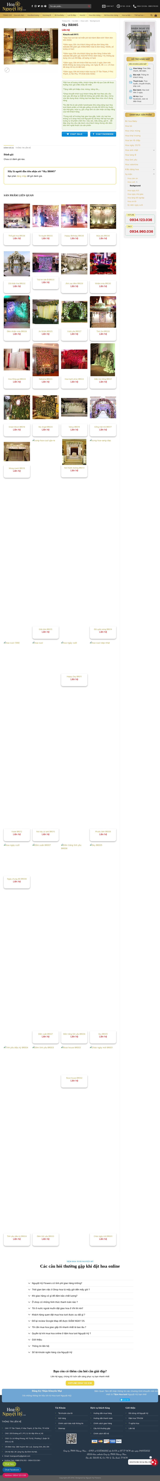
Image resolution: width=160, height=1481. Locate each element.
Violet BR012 (17, 831)
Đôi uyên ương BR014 (103, 629)
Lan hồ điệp (72, 15)
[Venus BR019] (74, 407)
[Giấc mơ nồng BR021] (103, 359)
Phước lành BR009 (103, 831)
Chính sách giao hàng (103, 1423)
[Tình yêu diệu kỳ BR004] (17, 1139)
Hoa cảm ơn (133, 178)
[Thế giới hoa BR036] (17, 216)
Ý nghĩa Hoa (134, 1423)
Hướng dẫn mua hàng (103, 1413)
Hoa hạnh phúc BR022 (74, 379)
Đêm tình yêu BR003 (45, 1236)
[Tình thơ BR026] (103, 311)
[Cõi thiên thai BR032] (17, 264)
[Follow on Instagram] (35, 6)
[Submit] (89, 6)
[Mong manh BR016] (17, 452)
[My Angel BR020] (45, 407)
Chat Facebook (12, 1470)
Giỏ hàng (62, 1418)
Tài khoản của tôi (65, 1413)
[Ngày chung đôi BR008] (17, 860)
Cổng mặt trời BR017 (103, 427)
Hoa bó (82, 15)
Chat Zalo (9, 1464)
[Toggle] (154, 150)
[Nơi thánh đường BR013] (74, 452)
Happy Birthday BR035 (74, 236)
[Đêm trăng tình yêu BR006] (74, 937)
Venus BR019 (74, 427)
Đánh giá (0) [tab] (9, 148)
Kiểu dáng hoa (132, 169)
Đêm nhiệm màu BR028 (17, 331)
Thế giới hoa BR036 (16, 236)
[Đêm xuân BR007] (45, 937)
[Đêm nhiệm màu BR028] (17, 311)
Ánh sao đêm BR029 (74, 283)
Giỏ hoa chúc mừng (111, 15)
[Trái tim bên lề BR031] (45, 262)
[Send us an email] (42, 6)
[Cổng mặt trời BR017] (103, 407)
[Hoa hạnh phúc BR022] (74, 359)
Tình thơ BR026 (103, 331)
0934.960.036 (141, 231)
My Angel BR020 (46, 427)
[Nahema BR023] (45, 359)
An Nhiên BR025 (45, 331)
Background (135, 186)
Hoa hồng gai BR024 (17, 379)
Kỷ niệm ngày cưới (135, 205)
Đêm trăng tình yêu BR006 (74, 1034)
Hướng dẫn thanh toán (103, 1418)
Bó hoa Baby (59, 15)
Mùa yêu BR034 (103, 236)
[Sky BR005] (103, 937)
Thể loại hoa (138, 15)
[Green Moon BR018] (17, 407)
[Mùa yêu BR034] (103, 216)
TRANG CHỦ (7, 15)
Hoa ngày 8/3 (133, 190)
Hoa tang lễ (47, 15)
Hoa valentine (131, 164)
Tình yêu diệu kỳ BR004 (17, 1236)
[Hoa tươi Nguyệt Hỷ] (14, 6)
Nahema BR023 (45, 379)
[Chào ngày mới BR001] (103, 1139)
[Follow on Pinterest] (45, 6)
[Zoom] (7, 70)
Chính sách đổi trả (101, 1433)
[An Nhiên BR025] (45, 311)
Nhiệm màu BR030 (103, 283)
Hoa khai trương (33, 15)
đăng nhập (21, 176)
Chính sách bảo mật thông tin (70, 1423)
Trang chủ (66, 21)
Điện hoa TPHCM (136, 1418)
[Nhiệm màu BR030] (103, 264)
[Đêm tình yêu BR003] (45, 1139)
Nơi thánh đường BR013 (74, 468)
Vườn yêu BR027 (74, 331)
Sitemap (61, 1428)
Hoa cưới (131, 182)
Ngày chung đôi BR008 (17, 879)
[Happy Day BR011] (74, 657)
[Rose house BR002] (74, 1060)
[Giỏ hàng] (156, 15)
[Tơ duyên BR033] (45, 216)
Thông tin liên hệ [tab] (23, 148)
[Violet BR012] (17, 735)
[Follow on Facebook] (32, 6)
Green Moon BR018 (17, 427)
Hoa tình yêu (131, 159)
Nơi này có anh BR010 (45, 831)
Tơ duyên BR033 (45, 236)
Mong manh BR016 (17, 468)
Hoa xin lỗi (132, 201)
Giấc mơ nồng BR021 (103, 379)
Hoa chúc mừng (94, 15)
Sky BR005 (103, 1034)
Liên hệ (132, 1428)
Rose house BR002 (74, 1078)
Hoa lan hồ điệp (132, 140)
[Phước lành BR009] (103, 735)
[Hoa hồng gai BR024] (17, 359)
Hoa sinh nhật (19, 15)
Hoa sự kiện (126, 15)
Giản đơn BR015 (45, 629)
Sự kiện (128, 174)
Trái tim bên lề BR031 (45, 279)
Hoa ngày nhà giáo (135, 194)
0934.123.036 (141, 220)
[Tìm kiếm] (151, 15)
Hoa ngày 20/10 (132, 145)
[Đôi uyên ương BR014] (103, 532)
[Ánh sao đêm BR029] (74, 264)
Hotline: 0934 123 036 (15, 1475)
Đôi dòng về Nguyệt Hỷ (138, 1413)
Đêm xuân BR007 (45, 1034)
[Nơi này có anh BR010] (45, 735)
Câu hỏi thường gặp (102, 1428)
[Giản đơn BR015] (45, 532)
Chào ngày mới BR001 (103, 1236)
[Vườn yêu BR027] (74, 311)
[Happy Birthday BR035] (74, 216)
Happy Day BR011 (74, 676)
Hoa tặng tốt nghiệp (136, 198)
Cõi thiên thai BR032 (16, 283)
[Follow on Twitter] (39, 6)
